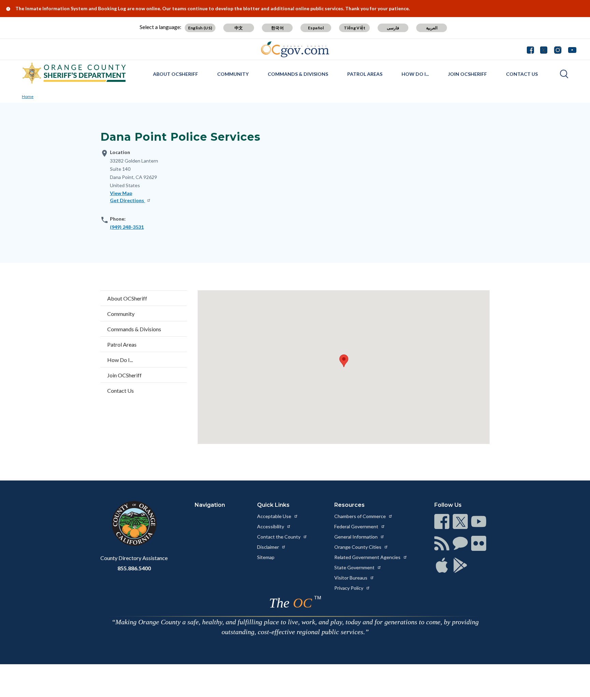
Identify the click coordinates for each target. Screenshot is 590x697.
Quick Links (273, 505)
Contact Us (522, 74)
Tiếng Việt (354, 27)
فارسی (393, 27)
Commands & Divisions (298, 74)
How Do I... (415, 74)
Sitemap (266, 557)
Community (233, 74)
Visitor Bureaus (351, 578)
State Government (355, 567)
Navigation (210, 505)
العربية (431, 27)
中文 (239, 27)
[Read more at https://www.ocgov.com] (134, 523)
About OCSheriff (175, 74)
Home (27, 96)
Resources (349, 505)
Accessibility (271, 526)
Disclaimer (268, 547)
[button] (343, 360)
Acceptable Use (274, 516)
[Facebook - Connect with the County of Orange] (532, 49)
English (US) (200, 27)
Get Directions (127, 200)
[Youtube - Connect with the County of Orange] (570, 49)
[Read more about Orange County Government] (295, 49)
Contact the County (279, 537)
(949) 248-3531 (127, 227)
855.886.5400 (134, 568)
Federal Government (356, 526)
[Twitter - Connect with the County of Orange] (543, 49)
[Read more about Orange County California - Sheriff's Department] (74, 73)
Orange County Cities (358, 547)
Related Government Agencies (368, 557)
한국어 (277, 27)
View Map (121, 193)
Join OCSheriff (467, 74)
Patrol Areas (364, 74)
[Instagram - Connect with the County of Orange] (557, 49)
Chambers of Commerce (360, 516)
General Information (356, 537)
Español (316, 27)
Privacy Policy (349, 588)
